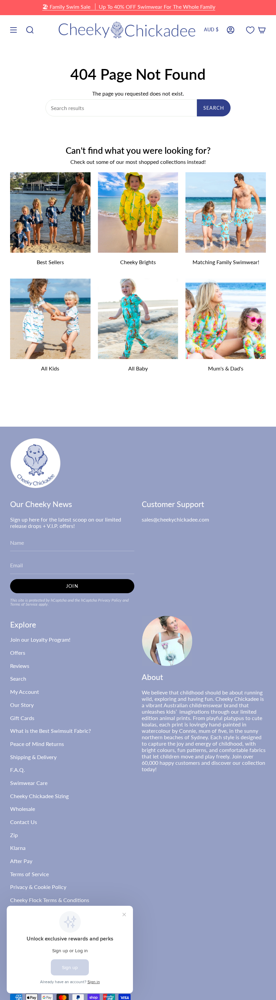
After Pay (21, 861)
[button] (30, 30)
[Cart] (262, 30)
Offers (17, 652)
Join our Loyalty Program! (40, 639)
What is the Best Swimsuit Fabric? (50, 730)
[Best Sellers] (50, 212)
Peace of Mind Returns (37, 744)
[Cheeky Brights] (138, 212)
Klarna (18, 848)
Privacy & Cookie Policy (38, 887)
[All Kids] (50, 319)
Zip (14, 835)
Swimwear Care (28, 783)
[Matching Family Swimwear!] (225, 212)
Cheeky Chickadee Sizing (39, 796)
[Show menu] (13, 30)
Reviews (19, 666)
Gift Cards (22, 718)
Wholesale (22, 809)
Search (213, 108)
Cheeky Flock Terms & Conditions (49, 900)
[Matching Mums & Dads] (225, 319)
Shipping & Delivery (33, 757)
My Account (24, 691)
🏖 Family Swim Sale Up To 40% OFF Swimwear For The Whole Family (128, 6)
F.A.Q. (17, 769)
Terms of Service (24, 604)
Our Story (22, 705)
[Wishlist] (250, 30)
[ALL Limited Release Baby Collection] (138, 319)
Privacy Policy (110, 600)
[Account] (231, 30)
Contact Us (23, 822)
